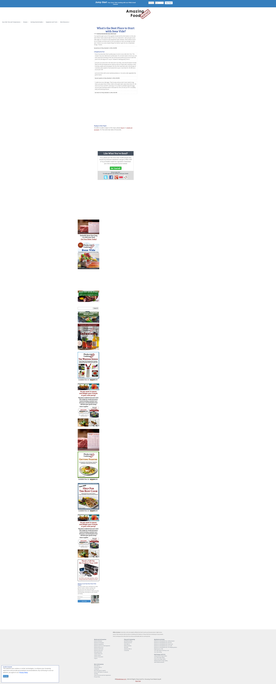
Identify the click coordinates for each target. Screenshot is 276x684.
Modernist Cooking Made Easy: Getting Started (164, 641)
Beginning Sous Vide (158, 649)
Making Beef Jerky (98, 652)
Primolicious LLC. (121, 679)
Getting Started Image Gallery (160, 656)
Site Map (96, 673)
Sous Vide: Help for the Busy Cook (161, 650)
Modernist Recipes (98, 641)
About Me (126, 647)
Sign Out (138, 681)
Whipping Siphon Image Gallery (161, 660)
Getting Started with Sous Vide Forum (106, 33)
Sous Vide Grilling (158, 652)
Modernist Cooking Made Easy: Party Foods (163, 644)
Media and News (127, 645)
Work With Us (127, 644)
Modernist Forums (128, 642)
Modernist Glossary (98, 650)
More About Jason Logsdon (100, 670)
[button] (11, 22)
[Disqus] (115, 201)
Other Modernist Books (159, 662)
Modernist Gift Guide (98, 649)
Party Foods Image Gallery (160, 659)
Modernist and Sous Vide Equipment (102, 645)
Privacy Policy (97, 676)
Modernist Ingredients (99, 644)
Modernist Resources (98, 647)
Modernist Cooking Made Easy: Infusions (163, 642)
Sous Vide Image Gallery (159, 657)
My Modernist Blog (128, 641)
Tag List (95, 658)
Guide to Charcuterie (98, 656)
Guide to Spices (97, 655)
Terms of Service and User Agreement (102, 675)
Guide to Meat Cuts (98, 653)
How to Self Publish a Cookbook (101, 672)
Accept (6, 676)
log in (122, 128)
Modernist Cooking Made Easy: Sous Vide (163, 645)
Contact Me (126, 650)
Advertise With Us (128, 649)
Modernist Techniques (99, 642)
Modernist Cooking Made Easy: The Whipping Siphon (165, 647)
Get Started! (116, 168)
